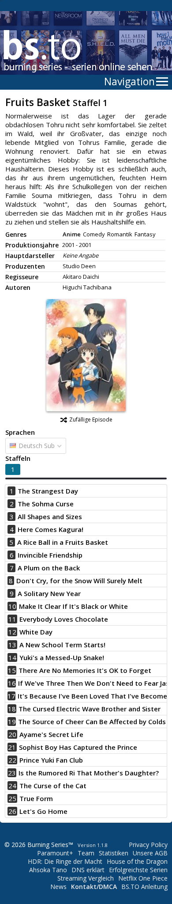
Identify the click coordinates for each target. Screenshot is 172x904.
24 (12, 785)
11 (12, 619)
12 (12, 631)
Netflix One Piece (143, 878)
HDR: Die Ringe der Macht (65, 861)
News (58, 886)
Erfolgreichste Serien (138, 870)
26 (12, 811)
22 (12, 760)
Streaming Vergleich (85, 878)
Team (86, 853)
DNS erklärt (88, 870)
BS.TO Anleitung (144, 886)
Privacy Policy (148, 844)
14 (12, 657)
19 (12, 721)
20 (12, 734)
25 (12, 798)
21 (12, 747)
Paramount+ (55, 853)
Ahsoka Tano (48, 870)
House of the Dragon (137, 861)
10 (12, 606)
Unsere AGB (150, 853)
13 (12, 644)
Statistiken (113, 853)
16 (12, 683)
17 (11, 695)
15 (12, 670)
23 (12, 772)
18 (12, 708)
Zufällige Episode (90, 419)
